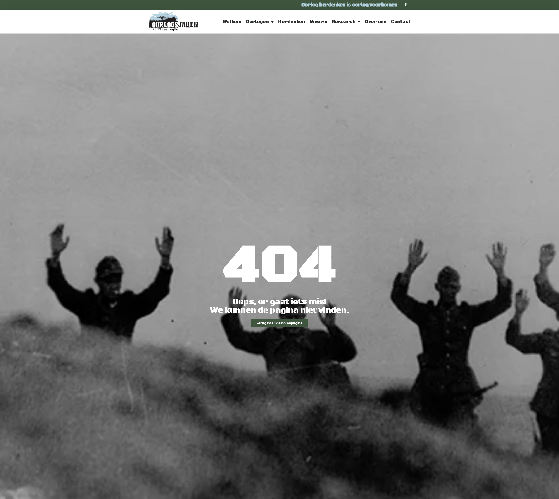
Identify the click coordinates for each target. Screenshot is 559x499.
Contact (401, 21)
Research (343, 21)
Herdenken (291, 21)
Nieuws (318, 21)
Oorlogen (257, 21)
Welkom (232, 21)
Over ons (375, 21)
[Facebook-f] (406, 5)
